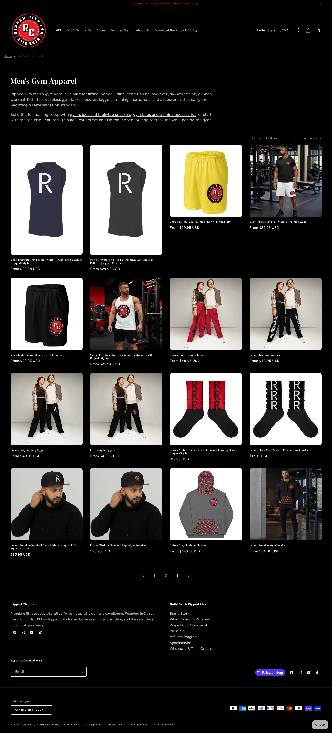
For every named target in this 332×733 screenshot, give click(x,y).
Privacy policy (92, 724)
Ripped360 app (134, 120)
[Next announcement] (320, 4)
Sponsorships (181, 643)
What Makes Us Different (190, 619)
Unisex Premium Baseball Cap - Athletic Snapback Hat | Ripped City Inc (45, 547)
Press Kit (177, 631)
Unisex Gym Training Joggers (188, 355)
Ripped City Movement (188, 625)
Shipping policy (137, 724)
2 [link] (166, 576)
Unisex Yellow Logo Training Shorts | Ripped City (200, 222)
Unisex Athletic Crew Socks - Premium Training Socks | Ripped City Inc (204, 452)
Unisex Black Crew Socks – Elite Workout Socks (279, 450)
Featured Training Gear (63, 120)
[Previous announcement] (11, 4)
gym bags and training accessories (164, 114)
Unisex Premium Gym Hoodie (267, 545)
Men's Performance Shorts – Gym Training (37, 355)
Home (8, 56)
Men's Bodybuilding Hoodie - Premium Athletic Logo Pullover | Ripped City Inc (122, 261)
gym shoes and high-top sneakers (100, 114)
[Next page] (188, 575)
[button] (299, 30)
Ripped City (28, 724)
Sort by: (256, 138)
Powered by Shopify (47, 724)
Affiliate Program (183, 637)
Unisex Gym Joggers (102, 450)
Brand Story (179, 613)
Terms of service (114, 724)
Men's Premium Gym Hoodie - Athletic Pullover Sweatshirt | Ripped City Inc (46, 261)
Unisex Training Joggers (265, 355)
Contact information (163, 724)
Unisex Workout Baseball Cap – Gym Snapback (119, 545)
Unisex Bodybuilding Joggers (28, 450)
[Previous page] (143, 575)
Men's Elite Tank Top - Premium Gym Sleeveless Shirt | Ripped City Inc (123, 357)
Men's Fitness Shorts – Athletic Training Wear (278, 222)
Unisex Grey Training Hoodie (188, 545)
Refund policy (71, 724)
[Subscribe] (81, 672)
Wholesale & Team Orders (191, 648)
